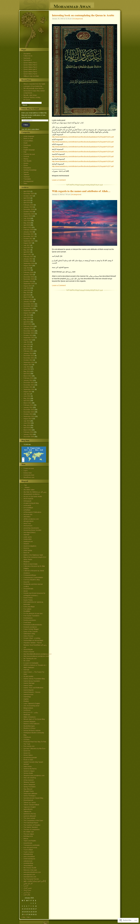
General (26, 156)
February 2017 (28, 256)
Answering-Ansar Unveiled (32, 530)
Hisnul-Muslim (28, 649)
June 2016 (27, 270)
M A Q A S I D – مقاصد (31, 712)
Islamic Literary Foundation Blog (34, 678)
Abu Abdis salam (29, 489)
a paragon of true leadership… (34, 86)
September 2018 (29, 214)
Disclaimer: (27, 53)
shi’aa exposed (28, 780)
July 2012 (27, 367)
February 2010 (28, 432)
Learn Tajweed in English (32, 703)
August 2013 (28, 340)
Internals (26, 669)
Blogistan (27, 561)
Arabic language (29, 136)
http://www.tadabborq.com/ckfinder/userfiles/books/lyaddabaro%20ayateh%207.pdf (82, 166)
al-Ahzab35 (27, 505)
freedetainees (28, 618)
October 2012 (28, 360)
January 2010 (28, 434)
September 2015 (29, 283)
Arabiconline (28, 539)
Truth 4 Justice (28, 852)
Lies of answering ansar (31, 705)
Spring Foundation (30, 786)
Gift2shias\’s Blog (29, 633)
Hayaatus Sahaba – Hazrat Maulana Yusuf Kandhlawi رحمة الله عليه (35, 645)
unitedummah (28, 861)
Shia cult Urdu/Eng (30, 777)
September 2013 (29, 337)
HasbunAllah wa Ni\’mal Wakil (33, 640)
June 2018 (27, 220)
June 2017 (27, 247)
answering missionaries (31, 528)
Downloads (27, 145)
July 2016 (27, 268)
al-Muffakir (27, 510)
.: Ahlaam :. (27, 487)
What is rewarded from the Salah (34, 84)
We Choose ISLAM (30, 867)
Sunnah (26, 172)
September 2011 (29, 389)
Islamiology (27, 696)
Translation (27, 179)
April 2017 (27, 252)
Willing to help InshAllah (31, 76)
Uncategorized (77, 19)
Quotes (26, 163)
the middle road (29, 831)
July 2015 (27, 288)
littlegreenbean (28, 708)
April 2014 (27, 322)
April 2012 (27, 373)
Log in (25, 470)
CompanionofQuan (30, 575)
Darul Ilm (26, 582)
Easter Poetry (28, 597)
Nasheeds (27, 58)
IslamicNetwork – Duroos (32, 692)
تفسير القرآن (28, 888)
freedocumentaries (30, 620)
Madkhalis (27, 714)
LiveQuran (27, 710)
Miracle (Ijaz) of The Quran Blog (34, 719)
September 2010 (29, 416)
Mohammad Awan (72, 6)
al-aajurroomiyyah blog (31, 503)
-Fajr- (25, 485)
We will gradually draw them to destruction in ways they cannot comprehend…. (34, 91)
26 (25, 914)
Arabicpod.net (28, 541)
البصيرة (26, 885)
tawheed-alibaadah (30, 816)
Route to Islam (28, 759)
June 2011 (27, 396)
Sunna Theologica (29, 795)
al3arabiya (27, 516)
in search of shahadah (31, 663)
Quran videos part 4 (30, 69)
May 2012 (27, 371)
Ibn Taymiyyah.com (30, 658)
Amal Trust (27, 523)
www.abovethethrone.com (32, 872)
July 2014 (27, 315)
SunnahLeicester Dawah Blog (33, 798)
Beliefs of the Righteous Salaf (33, 555)
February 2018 (28, 229)
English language (29, 150)
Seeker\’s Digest (29, 771)
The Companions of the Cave (33, 820)
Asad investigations (30, 546)
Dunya (26, 147)
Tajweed (26, 174)
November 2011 (29, 385)
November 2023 (29, 193)
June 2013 (27, 344)
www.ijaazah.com (29, 874)
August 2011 (28, 391)
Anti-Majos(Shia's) (30, 532)
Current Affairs (28, 141)
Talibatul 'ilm (27, 811)
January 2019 (28, 207)
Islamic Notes (28, 685)
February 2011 (28, 405)
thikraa (26, 838)
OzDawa (26, 739)
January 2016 (28, 274)
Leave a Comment (59, 180)
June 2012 (27, 369)
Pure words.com (29, 746)
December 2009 (29, 436)
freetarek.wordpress (30, 627)
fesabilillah (27, 611)
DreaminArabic (28, 588)
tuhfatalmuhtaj (28, 854)
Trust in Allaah (28, 849)
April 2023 (27, 198)
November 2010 (29, 412)
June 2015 (27, 290)
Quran (26, 165)
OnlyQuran (27, 737)
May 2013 (27, 346)
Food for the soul (29, 154)
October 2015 (28, 281)
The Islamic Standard (31, 827)
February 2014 (28, 326)
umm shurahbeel (29, 856)
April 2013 (27, 349)
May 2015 (27, 292)
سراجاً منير (27, 892)
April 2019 (27, 202)
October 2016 (28, 261)
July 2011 (27, 394)
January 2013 (28, 353)
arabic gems (28, 537)
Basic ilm (26, 552)
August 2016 (28, 265)
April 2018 (27, 225)
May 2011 (27, 398)
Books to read (28, 138)
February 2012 (28, 378)
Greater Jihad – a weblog (32, 638)
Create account (29, 468)
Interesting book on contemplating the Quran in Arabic (83, 15)
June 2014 (27, 317)
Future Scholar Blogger (31, 629)
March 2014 (27, 324)
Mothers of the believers (32, 723)
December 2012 (29, 355)
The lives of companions (32, 829)
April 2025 (27, 191)
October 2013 (28, 335)
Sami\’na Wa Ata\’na (30, 768)
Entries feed (27, 473)
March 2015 (27, 297)
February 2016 (28, 272)
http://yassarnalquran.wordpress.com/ (36, 656)
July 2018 (27, 218)
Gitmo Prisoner (28, 636)
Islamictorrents (28, 694)
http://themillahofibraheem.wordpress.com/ (38, 654)
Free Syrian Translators (31, 615)
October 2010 (28, 414)
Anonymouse (28, 525)
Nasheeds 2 (28, 60)
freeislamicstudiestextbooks (33, 624)
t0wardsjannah (28, 800)
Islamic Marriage (29, 683)
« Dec (23, 917)
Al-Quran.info (28, 514)
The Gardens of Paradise (32, 825)
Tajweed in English (30, 807)
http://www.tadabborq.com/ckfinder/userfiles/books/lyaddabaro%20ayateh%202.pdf (82, 142)
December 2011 (29, 382)
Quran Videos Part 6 (30, 74)
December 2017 (29, 234)
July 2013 (27, 342)
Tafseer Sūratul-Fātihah (31, 804)
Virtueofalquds (28, 865)
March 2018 (27, 227)
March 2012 (27, 376)
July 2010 (27, 421)
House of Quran (29, 651)
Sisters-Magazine (29, 784)
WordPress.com (29, 477)
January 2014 (28, 328)
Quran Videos (28, 755)
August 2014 (28, 313)
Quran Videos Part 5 (30, 71)
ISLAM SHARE (28, 676)
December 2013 (29, 331)
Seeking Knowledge (30, 170)
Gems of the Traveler (31, 631)
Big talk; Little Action (30, 95)
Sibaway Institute (29, 782)
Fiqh (25, 152)
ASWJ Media (28, 550)
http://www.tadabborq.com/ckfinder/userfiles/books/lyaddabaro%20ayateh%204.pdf (82, 152)
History (26, 159)
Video (25, 183)
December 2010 (29, 409)
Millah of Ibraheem (30, 717)
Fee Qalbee (27, 609)
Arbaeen (26, 543)
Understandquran (29, 858)
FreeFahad (27, 622)
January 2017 (28, 259)
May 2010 (27, 425)
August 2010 (28, 418)
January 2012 (28, 380)
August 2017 (28, 243)
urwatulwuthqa (28, 863)
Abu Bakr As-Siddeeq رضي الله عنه (35, 492)
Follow (26, 125)
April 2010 (27, 427)
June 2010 (27, 423)
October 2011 (28, 387)
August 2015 (28, 286)
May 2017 (27, 250)
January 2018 (28, 232)
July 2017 (27, 245)
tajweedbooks (28, 809)
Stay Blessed (28, 789)
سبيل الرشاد (27, 890)
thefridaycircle (28, 836)
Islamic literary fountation (32, 681)
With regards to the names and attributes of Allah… (81, 191)
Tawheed (27, 177)
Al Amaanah (27, 501)
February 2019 (28, 205)
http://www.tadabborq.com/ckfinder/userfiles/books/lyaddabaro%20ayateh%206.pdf (82, 161)
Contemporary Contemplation (33, 577)
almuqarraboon (28, 521)
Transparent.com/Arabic (32, 845)
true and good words (30, 847)
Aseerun (26, 548)
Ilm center (27, 660)
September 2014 (29, 310)
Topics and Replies (30, 840)
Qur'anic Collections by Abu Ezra (34, 748)
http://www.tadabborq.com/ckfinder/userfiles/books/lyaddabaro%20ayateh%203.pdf (82, 147)
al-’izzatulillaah (28, 507)
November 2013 (29, 333)
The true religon (29, 834)
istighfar (26, 699)
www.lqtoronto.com (30, 876)
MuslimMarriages (29, 726)
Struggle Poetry (29, 791)
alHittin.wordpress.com (31, 519)
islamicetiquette (29, 690)
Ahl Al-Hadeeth (28, 498)
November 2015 (29, 279)
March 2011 (27, 403)
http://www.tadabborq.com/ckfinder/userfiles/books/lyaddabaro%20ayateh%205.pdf (82, 157)
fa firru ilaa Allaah (29, 606)
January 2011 (28, 407)
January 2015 (28, 301)
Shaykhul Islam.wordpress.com (34, 775)
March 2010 (27, 430)
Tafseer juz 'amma (30, 802)
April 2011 (27, 400)
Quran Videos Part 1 (30, 62)
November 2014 (29, 306)
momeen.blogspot (29, 721)
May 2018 (27, 223)
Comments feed (29, 475)
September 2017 (29, 241)
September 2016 (29, 263)
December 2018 (29, 209)
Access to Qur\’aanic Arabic (33, 496)
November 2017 (29, 236)
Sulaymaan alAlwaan (30, 793)
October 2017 (28, 238)
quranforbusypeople (30, 757)
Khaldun (26, 701)
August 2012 (28, 364)
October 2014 (28, 308)
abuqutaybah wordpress (32, 494)
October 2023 (28, 196)
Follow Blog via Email (30, 108)
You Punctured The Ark (31, 879)
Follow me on (28, 56)
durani (26, 591)
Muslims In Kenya (29, 728)
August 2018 (28, 216)
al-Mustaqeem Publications (32, 512)
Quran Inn (27, 750)
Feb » (28, 917)
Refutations (27, 168)
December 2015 (29, 277)
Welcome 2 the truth (30, 870)
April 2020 (27, 200)
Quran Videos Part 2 (30, 65)
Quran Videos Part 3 (30, 67)
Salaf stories (28, 766)
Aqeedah (26, 534)
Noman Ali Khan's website (32, 730)
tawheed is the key (30, 813)
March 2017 (27, 254)
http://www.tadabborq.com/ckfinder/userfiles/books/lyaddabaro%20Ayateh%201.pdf (83, 137)
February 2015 (28, 299)
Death (25, 143)
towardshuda (28, 843)
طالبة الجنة (27, 894)
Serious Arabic (28, 773)
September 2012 (29, 362)
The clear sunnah (29, 818)
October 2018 (28, 211)
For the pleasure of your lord (33, 613)
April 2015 (27, 295)
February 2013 (28, 351)
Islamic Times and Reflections (33, 687)
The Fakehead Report (31, 822)
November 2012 (29, 358)
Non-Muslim (27, 161)
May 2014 (27, 319)
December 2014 (29, 304)
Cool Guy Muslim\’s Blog (32, 579)
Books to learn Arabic (31, 564)
